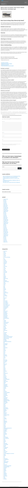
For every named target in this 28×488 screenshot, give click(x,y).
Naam (3, 132)
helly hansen (5, 347)
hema (4, 348)
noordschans (6, 397)
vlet (4, 456)
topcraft (5, 445)
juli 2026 (5, 200)
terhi (4, 442)
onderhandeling (15, 113)
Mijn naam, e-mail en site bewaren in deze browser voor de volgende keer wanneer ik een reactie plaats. (11, 144)
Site (2, 139)
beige (4, 293)
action (4, 275)
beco (4, 290)
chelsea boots (6, 323)
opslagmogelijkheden (21, 113)
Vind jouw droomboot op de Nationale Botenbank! (10, 177)
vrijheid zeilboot (6, 461)
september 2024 (6, 222)
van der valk (5, 451)
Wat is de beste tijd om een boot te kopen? (7, 65)
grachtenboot (6, 343)
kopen (5, 374)
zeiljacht (5, 472)
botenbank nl (5, 313)
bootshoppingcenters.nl (4, 1)
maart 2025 (5, 216)
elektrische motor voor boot (8, 337)
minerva (5, 388)
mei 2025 (5, 214)
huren (4, 352)
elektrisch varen (6, 335)
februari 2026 (6, 205)
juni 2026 (5, 201)
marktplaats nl (6, 386)
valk (4, 449)
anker (4, 282)
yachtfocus (5, 467)
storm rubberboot (6, 438)
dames (5, 326)
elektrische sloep (6, 338)
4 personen (5, 266)
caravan (5, 320)
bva (4, 319)
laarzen (5, 375)
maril (4, 383)
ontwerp (18, 113)
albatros (5, 277)
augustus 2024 (6, 223)
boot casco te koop (6, 112)
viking (5, 454)
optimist (5, 403)
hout (4, 351)
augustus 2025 (6, 211)
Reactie (3, 121)
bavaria (5, 288)
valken (5, 450)
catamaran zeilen (6, 322)
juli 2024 (5, 224)
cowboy (5, 324)
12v (4, 258)
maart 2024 (5, 228)
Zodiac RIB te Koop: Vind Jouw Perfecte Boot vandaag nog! (11, 182)
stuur (4, 439)
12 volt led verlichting (7, 257)
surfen (5, 440)
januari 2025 (5, 218)
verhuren (5, 452)
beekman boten (6, 292)
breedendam (5, 317)
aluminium (5, 280)
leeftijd (4, 113)
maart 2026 (5, 204)
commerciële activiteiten (14, 112)
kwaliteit (2, 113)
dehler (5, 329)
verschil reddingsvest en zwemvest (9, 453)
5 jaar (4, 267)
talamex (5, 441)
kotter (25, 112)
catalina (5, 321)
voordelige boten (6, 459)
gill (4, 342)
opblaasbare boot (6, 399)
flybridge (5, 339)
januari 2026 (5, 206)
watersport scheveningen (7, 465)
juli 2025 (5, 212)
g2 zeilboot (5, 340)
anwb (4, 284)
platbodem (5, 410)
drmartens (5, 334)
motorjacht (5, 394)
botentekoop (5, 316)
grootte (18, 112)
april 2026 (5, 203)
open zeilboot (6, 402)
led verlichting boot (6, 379)
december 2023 (6, 231)
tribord (5, 446)
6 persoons (5, 272)
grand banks (5, 344)
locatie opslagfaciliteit (7, 113)
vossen (5, 460)
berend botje (5, 295)
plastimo (5, 409)
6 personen (5, 271)
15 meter (5, 260)
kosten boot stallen (21, 112)
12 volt (4, 256)
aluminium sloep (6, 281)
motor (4, 390)
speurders (5, 433)
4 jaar (4, 265)
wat (4, 463)
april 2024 (5, 227)
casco (10, 112)
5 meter (5, 268)
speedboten (5, 431)
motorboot (5, 391)
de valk (5, 327)
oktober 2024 (5, 221)
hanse (4, 346)
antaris (5, 283)
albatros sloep (6, 278)
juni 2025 (5, 213)
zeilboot (5, 469)
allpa (4, 279)
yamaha (5, 468)
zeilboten (5, 470)
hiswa (4, 349)
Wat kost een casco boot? (5, 64)
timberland (5, 443)
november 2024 (6, 220)
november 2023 (6, 232)
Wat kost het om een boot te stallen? (6, 63)
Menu (25, 2)
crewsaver (5, 325)
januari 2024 (5, 230)
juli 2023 (5, 236)
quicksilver (5, 412)
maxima (5, 387)
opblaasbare (5, 398)
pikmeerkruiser (6, 408)
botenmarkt (5, 314)
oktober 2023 (5, 233)
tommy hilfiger (6, 444)
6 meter (5, 270)
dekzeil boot (5, 330)
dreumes (5, 333)
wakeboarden (6, 462)
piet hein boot (6, 407)
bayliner (5, 289)
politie (5, 411)
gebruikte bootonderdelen (7, 341)
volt (4, 457)
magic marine (6, 381)
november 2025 (6, 208)
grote (4, 345)
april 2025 (5, 215)
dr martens (5, 332)
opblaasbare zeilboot (7, 400)
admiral (5, 276)
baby (4, 286)
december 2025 (6, 207)
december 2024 (6, 219)
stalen (4, 436)
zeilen (4, 471)
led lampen (5, 378)
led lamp (5, 377)
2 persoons (5, 262)
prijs (24, 113)
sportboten (5, 434)
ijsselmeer (5, 354)
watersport (5, 464)
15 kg (4, 259)
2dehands (5, 263)
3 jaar (4, 264)
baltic (4, 287)
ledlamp (5, 380)
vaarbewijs (5, 448)
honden (5, 350)
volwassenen (5, 458)
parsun (5, 405)
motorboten (5, 393)
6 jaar (4, 269)
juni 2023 (5, 237)
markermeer (5, 384)
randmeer (5, 413)
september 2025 (6, 210)
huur (4, 353)
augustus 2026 (6, 199)
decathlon (5, 328)
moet (4, 389)
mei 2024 (5, 226)
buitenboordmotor (6, 318)
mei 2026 (5, 202)
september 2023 (6, 234)
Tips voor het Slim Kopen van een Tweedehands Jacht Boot (11, 176)
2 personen (5, 261)
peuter (5, 406)
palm (4, 404)
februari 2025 (5, 217)
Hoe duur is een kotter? (4, 62)
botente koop (5, 315)
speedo (5, 432)
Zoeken (3, 166)
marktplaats (5, 385)
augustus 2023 (6, 235)
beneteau (5, 294)
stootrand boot (6, 437)
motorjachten (6, 395)
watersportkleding (6, 466)
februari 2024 (6, 229)
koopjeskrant (6, 373)
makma (5, 382)
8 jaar (4, 274)
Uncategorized (6, 447)
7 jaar (4, 273)
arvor (4, 285)
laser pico (5, 376)
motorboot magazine (7, 392)
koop (4, 372)
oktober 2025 (5, 209)
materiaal (11, 113)
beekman (5, 291)
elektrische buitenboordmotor (8, 336)
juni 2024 (5, 225)
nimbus (5, 396)
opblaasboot (5, 401)
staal (4, 435)
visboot (5, 455)
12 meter (5, 255)
